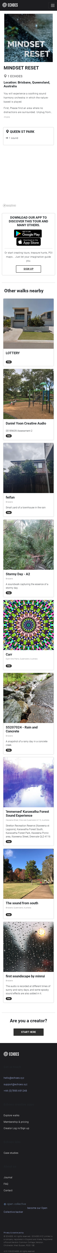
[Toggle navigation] (52, 5)
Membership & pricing (16, 1121)
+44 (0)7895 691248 (15, 1090)
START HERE (28, 1032)
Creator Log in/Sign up (16, 1128)
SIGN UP (29, 268)
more (7, 117)
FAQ (6, 1183)
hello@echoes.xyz (14, 1077)
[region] (28, 178)
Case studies (11, 1152)
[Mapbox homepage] (9, 205)
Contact (8, 1190)
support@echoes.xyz (15, 1084)
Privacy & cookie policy (14, 1233)
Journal (8, 1177)
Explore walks (11, 1115)
